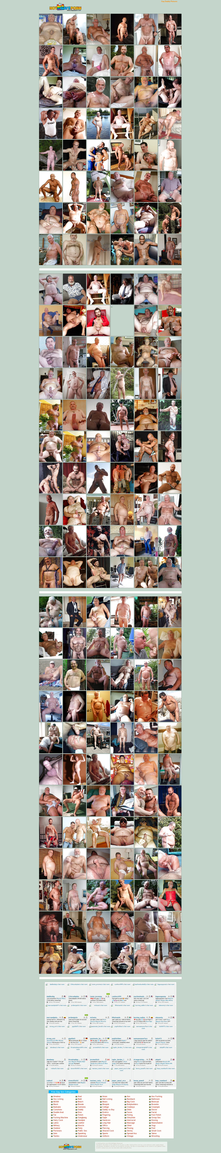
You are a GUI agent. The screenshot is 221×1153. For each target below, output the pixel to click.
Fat (54, 1115)
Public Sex (82, 1131)
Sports (105, 1133)
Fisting (130, 1115)
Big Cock (131, 1102)
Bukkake (57, 1107)
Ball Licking (107, 1099)
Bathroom (155, 1099)
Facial (154, 1112)
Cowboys (131, 1107)
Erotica (105, 1112)
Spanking (82, 1133)
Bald (80, 1099)
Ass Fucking (156, 1096)
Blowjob (105, 1104)
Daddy (80, 1110)
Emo (80, 1112)
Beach (80, 1102)
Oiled (129, 1125)
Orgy (153, 1125)
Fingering (106, 1115)
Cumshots (57, 1110)
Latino (55, 1123)
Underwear (82, 1136)
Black (55, 1104)
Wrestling (155, 1136)
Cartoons (82, 1107)
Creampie (155, 1107)
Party (80, 1128)
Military (56, 1125)
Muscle (81, 1125)
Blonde (81, 1104)
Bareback (131, 1099)
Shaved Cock (108, 1131)
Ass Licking (58, 1099)
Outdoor (56, 1128)
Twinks (56, 1136)
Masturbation (157, 1123)
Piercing (105, 1128)
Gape (104, 1117)
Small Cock (156, 1131)
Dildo (129, 1110)
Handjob (81, 1120)
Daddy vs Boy (108, 1110)
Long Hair (106, 1123)
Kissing (154, 1120)
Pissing (130, 1128)
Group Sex (156, 1117)
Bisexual (155, 1102)
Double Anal (58, 1112)
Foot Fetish (156, 1115)
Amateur (57, 1096)
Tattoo (154, 1133)
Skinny (130, 1131)
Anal (80, 1096)
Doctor (154, 1110)
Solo (55, 1133)
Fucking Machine (60, 1117)
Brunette (155, 1104)
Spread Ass (132, 1133)
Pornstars (57, 1131)
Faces (129, 1112)
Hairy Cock (58, 1120)
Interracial (131, 1120)
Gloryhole (131, 1117)
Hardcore (106, 1120)
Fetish (80, 1115)
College (105, 1107)
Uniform (105, 1136)
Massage (131, 1123)
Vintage (130, 1136)
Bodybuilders (132, 1104)
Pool (153, 1128)
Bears (104, 1102)
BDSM (56, 1102)
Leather (81, 1123)
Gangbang (82, 1117)
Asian (104, 1096)
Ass (128, 1096)
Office (105, 1125)
